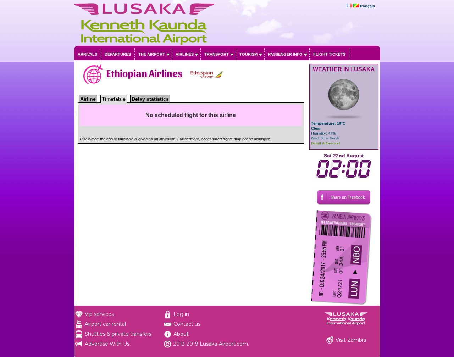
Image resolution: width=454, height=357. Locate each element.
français (367, 6)
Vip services (99, 314)
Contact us (186, 324)
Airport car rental (105, 324)
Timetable (114, 99)
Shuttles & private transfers (118, 334)
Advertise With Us (107, 344)
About (181, 334)
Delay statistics (150, 99)
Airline (88, 99)
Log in (181, 314)
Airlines (185, 54)
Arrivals (87, 54)
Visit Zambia (351, 340)
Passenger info (285, 54)
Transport (216, 54)
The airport (151, 54)
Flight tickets (329, 54)
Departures (118, 54)
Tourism (248, 54)
